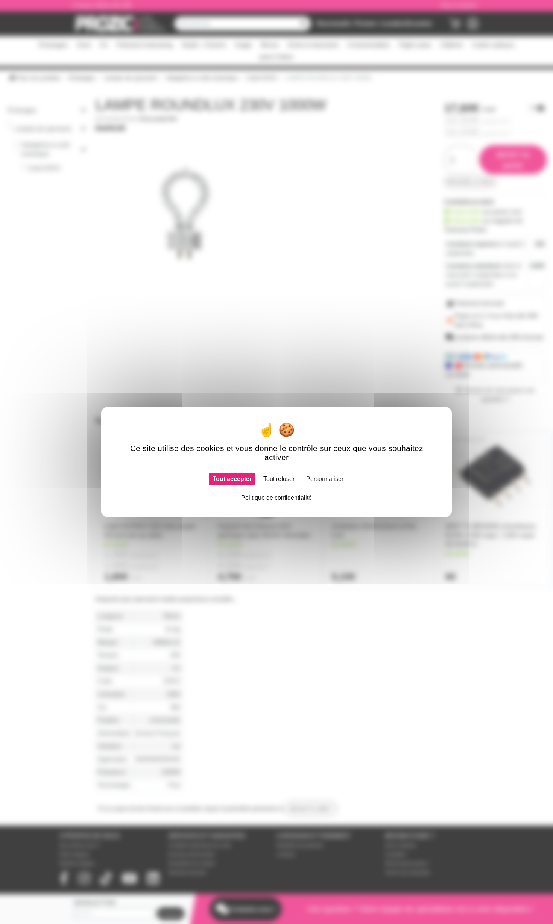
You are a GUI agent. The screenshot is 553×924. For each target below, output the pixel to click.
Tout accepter (232, 479)
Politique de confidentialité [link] (276, 498)
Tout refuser (279, 479)
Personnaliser (324, 479)
